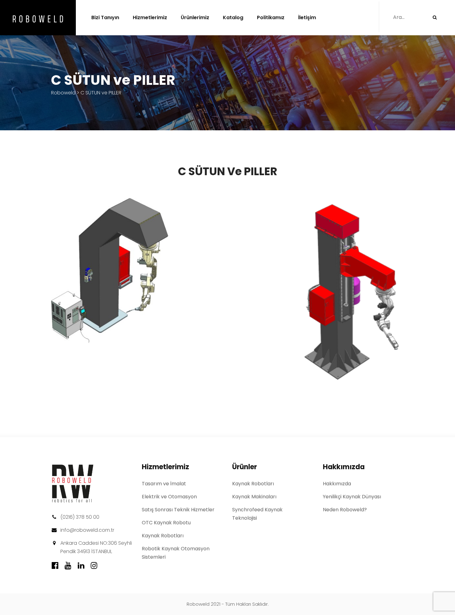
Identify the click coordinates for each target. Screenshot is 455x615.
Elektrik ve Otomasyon (169, 496)
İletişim (307, 17)
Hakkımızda (337, 483)
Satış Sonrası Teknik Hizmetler (178, 509)
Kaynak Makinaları (254, 496)
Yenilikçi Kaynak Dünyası (352, 496)
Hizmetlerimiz (150, 17)
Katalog (233, 17)
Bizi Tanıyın (105, 17)
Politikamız (270, 17)
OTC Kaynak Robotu (166, 522)
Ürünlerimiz (195, 17)
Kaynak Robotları (163, 535)
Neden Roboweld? (345, 509)
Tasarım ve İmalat (164, 483)
